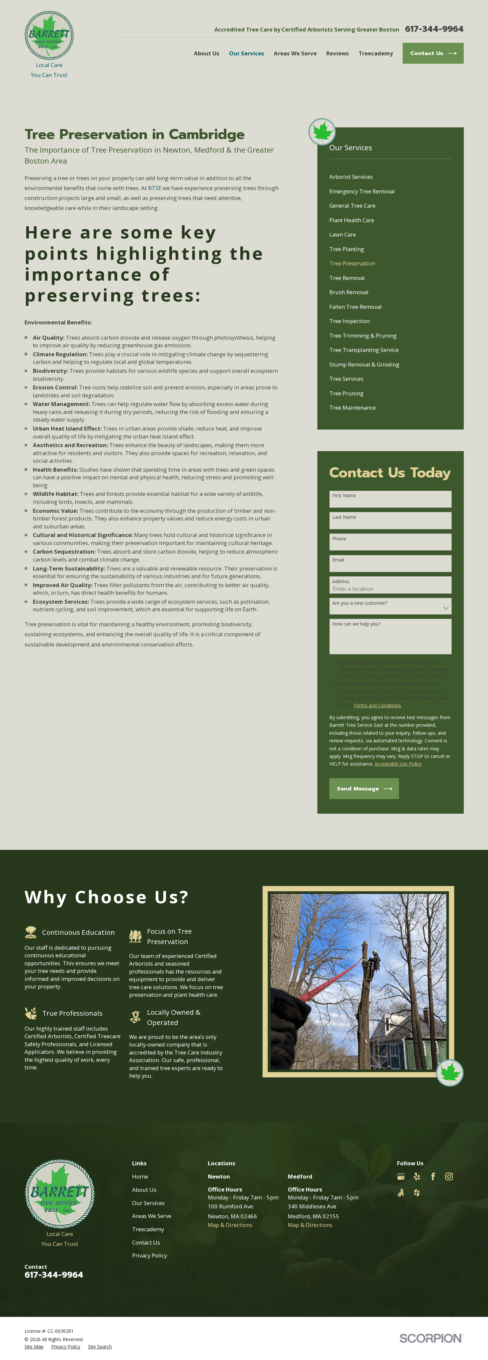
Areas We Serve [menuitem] (295, 53)
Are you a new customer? (359, 603)
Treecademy (148, 1229)
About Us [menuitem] (206, 53)
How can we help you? (356, 624)
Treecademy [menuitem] (376, 53)
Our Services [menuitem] (246, 53)
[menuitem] (390, 177)
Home (140, 1176)
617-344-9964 (434, 29)
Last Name (344, 517)
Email (338, 560)
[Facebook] (433, 1176)
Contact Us (146, 1242)
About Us (144, 1189)
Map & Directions (230, 1225)
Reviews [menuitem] (337, 53)
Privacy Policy (149, 1255)
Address (341, 581)
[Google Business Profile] (401, 1176)
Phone (339, 539)
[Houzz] (417, 1192)
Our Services (148, 1203)
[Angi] (401, 1192)
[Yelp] (417, 1176)
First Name (344, 496)
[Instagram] (449, 1176)
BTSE (154, 188)
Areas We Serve (151, 1216)
